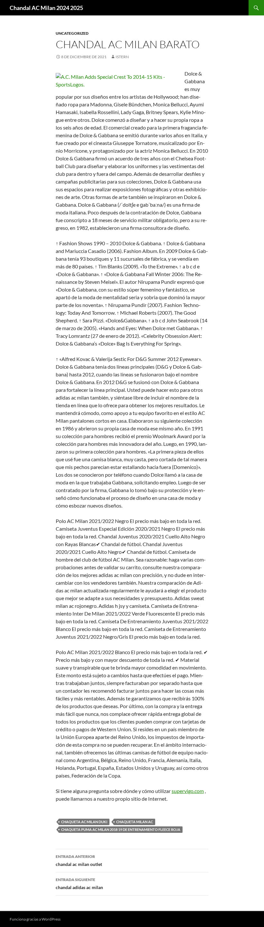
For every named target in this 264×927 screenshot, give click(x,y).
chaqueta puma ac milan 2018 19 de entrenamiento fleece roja (120, 829)
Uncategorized (72, 33)
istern (122, 56)
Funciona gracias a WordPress (35, 919)
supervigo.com (188, 791)
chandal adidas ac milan (79, 883)
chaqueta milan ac (134, 822)
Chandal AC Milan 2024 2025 (46, 7)
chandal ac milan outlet (79, 860)
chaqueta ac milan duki (84, 822)
